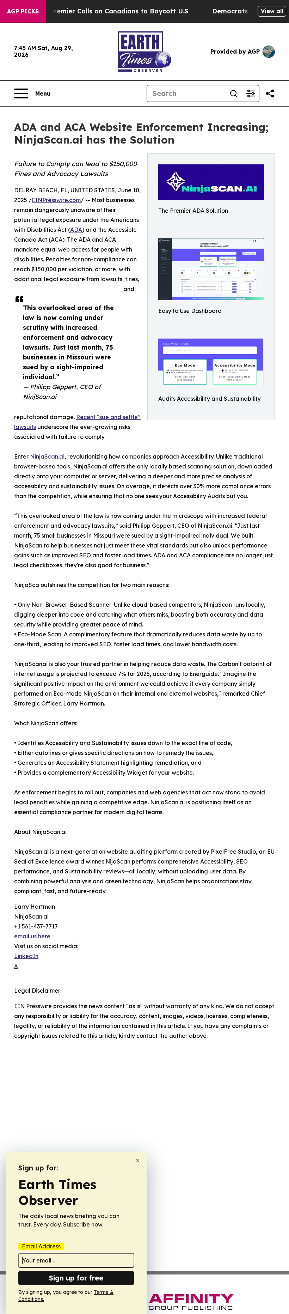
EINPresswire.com (56, 200)
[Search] (233, 93)
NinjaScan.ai (47, 456)
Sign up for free (76, 1277)
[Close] (137, 1160)
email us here (32, 936)
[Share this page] (270, 93)
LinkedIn (26, 955)
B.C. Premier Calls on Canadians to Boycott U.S (112, 11)
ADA (76, 229)
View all (272, 10)
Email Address (41, 1246)
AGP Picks (23, 11)
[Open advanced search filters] (250, 93)
